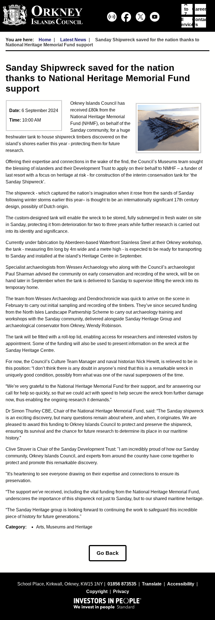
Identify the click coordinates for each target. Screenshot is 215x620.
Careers (200, 9)
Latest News (73, 39)
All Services (187, 22)
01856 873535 (122, 584)
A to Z (186, 9)
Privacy (121, 591)
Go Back (108, 553)
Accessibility (180, 584)
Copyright (97, 591)
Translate (152, 584)
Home (45, 39)
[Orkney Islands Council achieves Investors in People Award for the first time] (107, 603)
